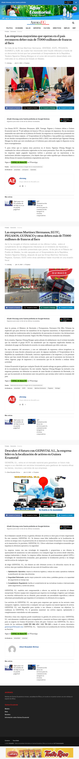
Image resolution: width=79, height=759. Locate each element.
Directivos (57, 28)
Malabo (7, 709)
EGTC (23, 388)
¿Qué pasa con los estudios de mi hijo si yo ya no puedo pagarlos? (18, 205)
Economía (19, 28)
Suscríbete (16, 740)
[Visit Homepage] (38, 23)
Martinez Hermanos (40, 388)
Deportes (37, 28)
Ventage (57, 388)
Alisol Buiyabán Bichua (13, 472)
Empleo (67, 28)
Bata (6, 712)
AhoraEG (11, 743)
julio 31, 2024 (18, 63)
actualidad (17, 169)
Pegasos (50, 388)
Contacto (7, 740)
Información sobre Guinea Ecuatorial (17, 717)
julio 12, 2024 (27, 472)
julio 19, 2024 (19, 264)
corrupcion (25, 169)
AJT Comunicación (59, 743)
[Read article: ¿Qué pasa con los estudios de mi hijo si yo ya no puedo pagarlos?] (9, 203)
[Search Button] (73, 23)
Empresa (19, 31)
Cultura (47, 28)
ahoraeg (9, 63)
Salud (28, 28)
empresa (24, 638)
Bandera (7, 714)
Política (9, 28)
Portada (7, 31)
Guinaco (30, 388)
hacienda (33, 169)
